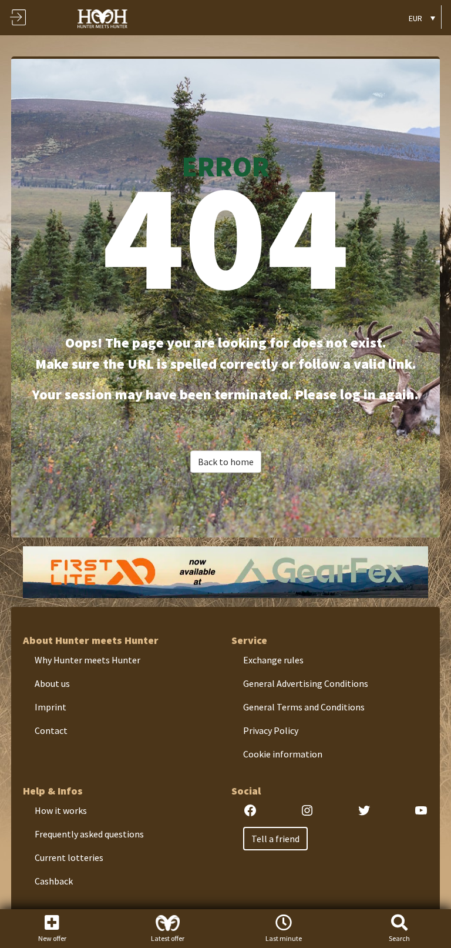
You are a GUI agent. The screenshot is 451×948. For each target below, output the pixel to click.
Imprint (50, 707)
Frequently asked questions (89, 834)
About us (52, 683)
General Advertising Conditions (305, 683)
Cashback (54, 881)
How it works (61, 810)
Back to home (226, 462)
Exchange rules (273, 660)
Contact (51, 730)
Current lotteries (69, 857)
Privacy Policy (270, 730)
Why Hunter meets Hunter (87, 660)
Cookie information (282, 754)
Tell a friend (275, 838)
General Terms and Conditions (304, 707)
